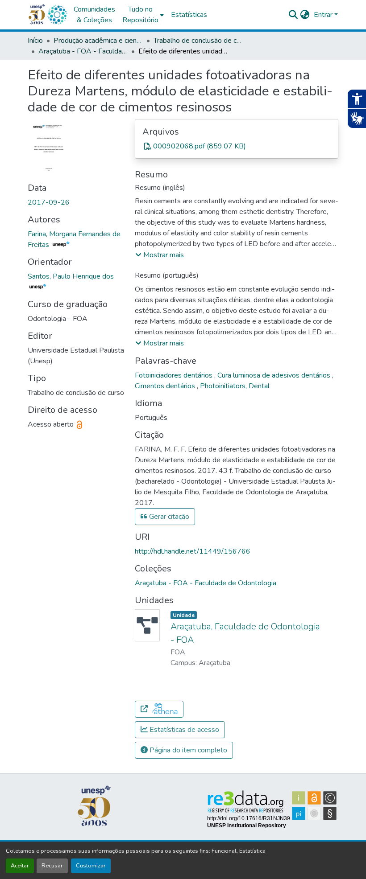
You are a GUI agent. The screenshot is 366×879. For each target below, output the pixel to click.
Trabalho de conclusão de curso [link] (198, 40)
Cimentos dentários (166, 386)
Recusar (52, 866)
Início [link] (35, 40)
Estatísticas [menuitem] (189, 15)
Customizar (91, 866)
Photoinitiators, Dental (235, 386)
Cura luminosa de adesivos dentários (274, 375)
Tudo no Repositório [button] (140, 14)
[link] (236, 146)
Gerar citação (168, 517)
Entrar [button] (324, 15)
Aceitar (20, 866)
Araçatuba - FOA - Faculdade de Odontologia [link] (83, 51)
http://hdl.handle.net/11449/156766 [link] (192, 551)
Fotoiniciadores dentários (174, 375)
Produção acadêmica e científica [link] (98, 40)
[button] (57, 15)
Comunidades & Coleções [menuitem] (94, 14)
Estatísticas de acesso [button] (183, 730)
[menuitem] (143, 14)
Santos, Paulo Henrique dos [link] (71, 276)
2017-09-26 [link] (49, 202)
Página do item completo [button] (187, 750)
